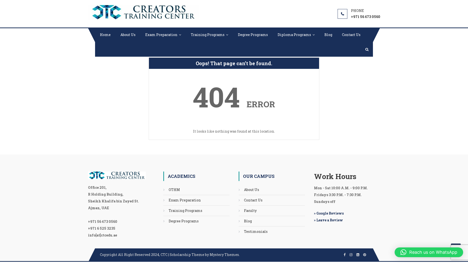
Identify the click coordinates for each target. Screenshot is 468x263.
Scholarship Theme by (155, 254)
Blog (328, 34)
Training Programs (207, 34)
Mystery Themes (224, 254)
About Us (128, 34)
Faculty (250, 210)
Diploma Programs (294, 34)
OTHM (174, 189)
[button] (429, 252)
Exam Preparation (161, 34)
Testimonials (256, 231)
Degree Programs (253, 34)
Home (105, 34)
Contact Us (351, 34)
